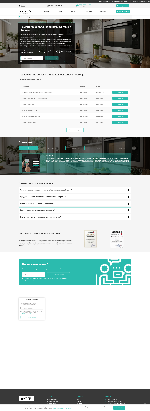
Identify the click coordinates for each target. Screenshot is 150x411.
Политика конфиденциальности (62, 408)
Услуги (46, 11)
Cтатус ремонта (122, 5)
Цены (60, 11)
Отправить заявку (51, 58)
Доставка (89, 11)
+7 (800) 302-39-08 (83, 5)
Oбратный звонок (123, 11)
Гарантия (72, 11)
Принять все (119, 407)
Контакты (103, 11)
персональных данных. (62, 61)
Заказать (120, 92)
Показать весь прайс (75, 130)
